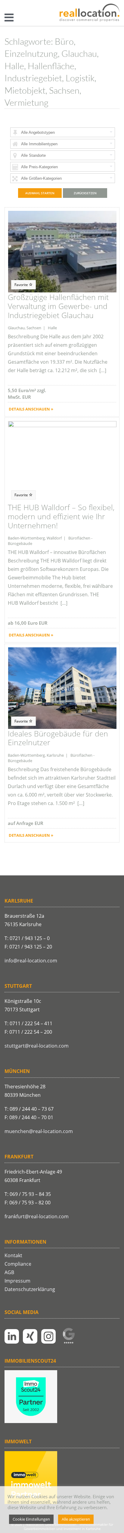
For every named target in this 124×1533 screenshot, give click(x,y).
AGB (9, 1272)
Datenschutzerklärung (30, 1289)
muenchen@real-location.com (39, 1131)
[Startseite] (89, 13)
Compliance (18, 1264)
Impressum (17, 1280)
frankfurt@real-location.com (37, 1216)
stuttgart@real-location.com (37, 1045)
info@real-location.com (31, 960)
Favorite (21, 284)
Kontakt (13, 1255)
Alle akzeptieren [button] (76, 1519)
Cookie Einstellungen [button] (31, 1519)
